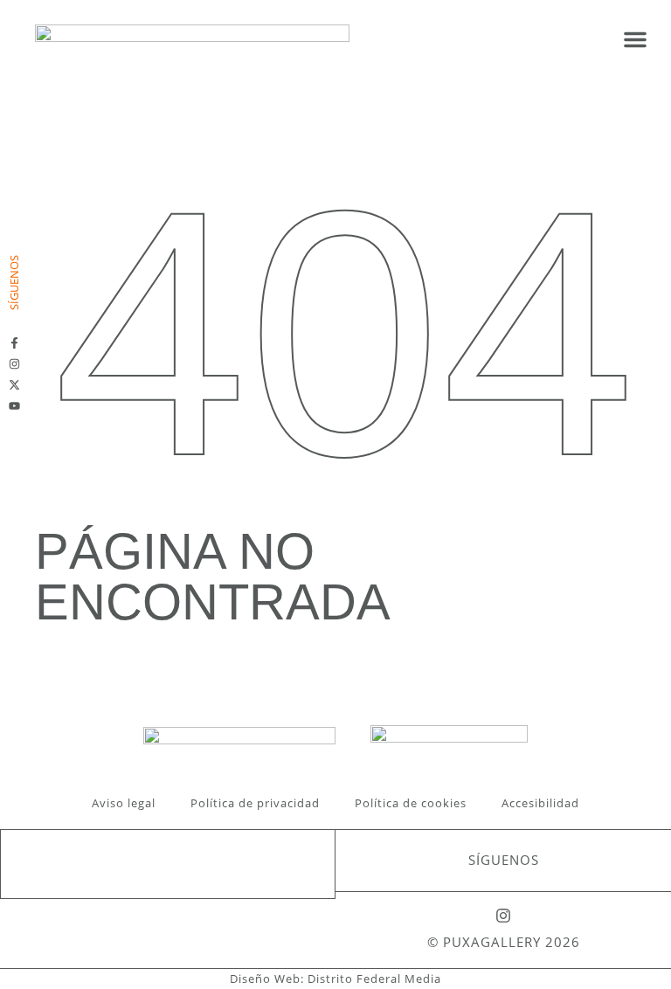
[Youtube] (14, 406)
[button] (635, 39)
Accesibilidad (540, 803)
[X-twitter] (14, 385)
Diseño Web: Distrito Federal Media (335, 978)
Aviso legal (124, 803)
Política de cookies (411, 803)
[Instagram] (14, 364)
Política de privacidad (255, 803)
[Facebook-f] (14, 343)
